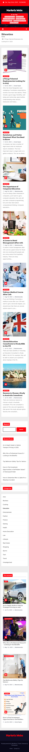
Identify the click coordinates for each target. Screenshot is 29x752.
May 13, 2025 (9, 647)
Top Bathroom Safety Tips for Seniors (14, 461)
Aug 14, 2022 (9, 245)
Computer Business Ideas (20, 20)
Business (5, 500)
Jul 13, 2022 (8, 348)
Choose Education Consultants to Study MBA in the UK (14, 343)
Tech (4, 554)
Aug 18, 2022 (9, 191)
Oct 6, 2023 (8, 85)
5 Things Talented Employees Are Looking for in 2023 (14, 81)
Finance (5, 520)
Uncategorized (7, 562)
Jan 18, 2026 (9, 610)
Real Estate (6, 543)
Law (4, 535)
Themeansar (14, 745)
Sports (5, 551)
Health (5, 527)
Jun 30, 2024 (9, 722)
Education (6, 76)
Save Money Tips (14, 22)
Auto (4, 497)
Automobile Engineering (9, 18)
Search (6, 424)
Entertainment (7, 512)
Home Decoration (8, 531)
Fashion (5, 516)
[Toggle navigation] (26, 29)
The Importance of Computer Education (11, 187)
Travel (5, 558)
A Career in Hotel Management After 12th (13, 241)
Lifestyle (5, 539)
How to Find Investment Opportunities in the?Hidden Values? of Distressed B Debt (14, 469)
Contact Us (16, 748)
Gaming (5, 524)
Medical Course (19, 16)
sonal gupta (17, 85)
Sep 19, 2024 (9, 684)
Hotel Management (20, 18)
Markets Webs (14, 10)
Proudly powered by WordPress (9, 743)
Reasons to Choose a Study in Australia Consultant (14, 394)
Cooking (5, 504)
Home (3, 36)
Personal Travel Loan (10, 16)
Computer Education (7, 20)
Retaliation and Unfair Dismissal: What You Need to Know (13, 137)
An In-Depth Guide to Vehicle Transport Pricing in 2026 (13, 606)
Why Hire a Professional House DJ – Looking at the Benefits (14, 644)
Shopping (6, 547)
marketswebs (19, 191)
